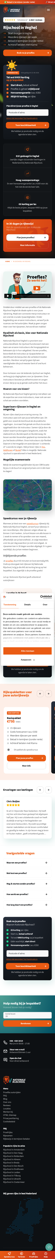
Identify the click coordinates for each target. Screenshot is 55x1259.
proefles (9, 560)
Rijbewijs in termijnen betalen (16, 1138)
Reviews (7, 1105)
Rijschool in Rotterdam (13, 1156)
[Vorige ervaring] (40, 693)
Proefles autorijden (12, 1092)
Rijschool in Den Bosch (13, 1165)
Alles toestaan (27, 651)
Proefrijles (8, 1132)
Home (7, 262)
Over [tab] (45, 604)
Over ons (7, 1102)
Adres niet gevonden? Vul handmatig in (22, 118)
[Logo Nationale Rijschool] (11, 9)
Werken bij (8, 1111)
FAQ (5, 1095)
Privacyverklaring (11, 1118)
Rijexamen (8, 1135)
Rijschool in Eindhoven (13, 1169)
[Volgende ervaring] (48, 693)
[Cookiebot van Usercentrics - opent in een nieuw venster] (40, 597)
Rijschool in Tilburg (12, 1175)
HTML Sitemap (9, 1115)
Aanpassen (26, 660)
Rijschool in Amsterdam (13, 1149)
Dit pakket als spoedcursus (26, 749)
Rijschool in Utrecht (12, 1178)
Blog (5, 1098)
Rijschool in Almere (11, 1159)
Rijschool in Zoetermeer (14, 1182)
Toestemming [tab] (9, 604)
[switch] (9, 749)
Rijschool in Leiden (11, 1172)
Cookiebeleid (9, 1121)
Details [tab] (27, 604)
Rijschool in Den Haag (13, 1152)
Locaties (7, 1108)
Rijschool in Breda (11, 1162)
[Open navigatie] (48, 9)
